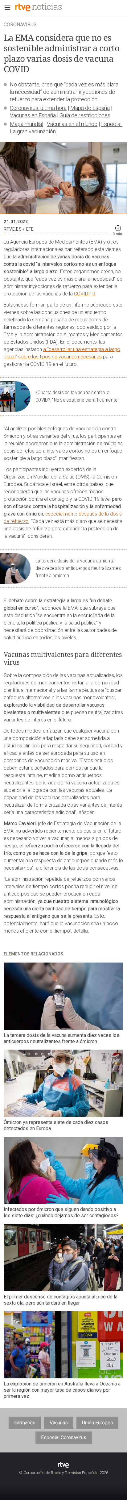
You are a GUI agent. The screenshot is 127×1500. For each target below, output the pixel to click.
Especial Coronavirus (63, 1437)
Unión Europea (97, 1423)
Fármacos (24, 1423)
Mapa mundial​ (26, 124)
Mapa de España (90, 108)
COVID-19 (84, 294)
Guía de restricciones (84, 115)
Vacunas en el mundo (72, 124)
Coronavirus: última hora (38, 108)
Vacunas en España (33, 115)
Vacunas (59, 1423)
